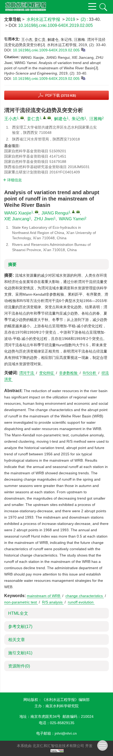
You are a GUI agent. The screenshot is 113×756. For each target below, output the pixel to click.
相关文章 (16, 639)
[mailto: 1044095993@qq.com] (36, 212)
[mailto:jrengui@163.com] (49, 117)
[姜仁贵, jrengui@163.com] (44, 117)
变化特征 (47, 373)
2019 (70, 19)
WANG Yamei (72, 219)
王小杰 (10, 118)
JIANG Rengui (55, 213)
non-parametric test (21, 602)
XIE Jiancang (16, 219)
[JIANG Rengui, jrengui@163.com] (73, 211)
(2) (84, 19)
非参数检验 (69, 373)
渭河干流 (27, 373)
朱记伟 (78, 118)
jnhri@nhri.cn (66, 733)
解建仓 (60, 118)
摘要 (12, 264)
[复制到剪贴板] (83, 49)
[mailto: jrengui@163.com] (78, 212)
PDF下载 (60, 95)
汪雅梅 (95, 118)
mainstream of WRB (44, 596)
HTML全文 (18, 613)
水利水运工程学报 (43, 19)
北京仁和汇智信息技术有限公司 (58, 746)
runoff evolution (81, 602)
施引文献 (20, 653)
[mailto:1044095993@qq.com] (22, 117)
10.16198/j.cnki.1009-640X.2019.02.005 (55, 25)
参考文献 (20, 626)
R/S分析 (90, 373)
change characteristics (84, 596)
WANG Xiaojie (17, 213)
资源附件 (19, 666)
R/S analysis (53, 602)
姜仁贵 (33, 118)
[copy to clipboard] (83, 78)
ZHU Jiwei (44, 219)
